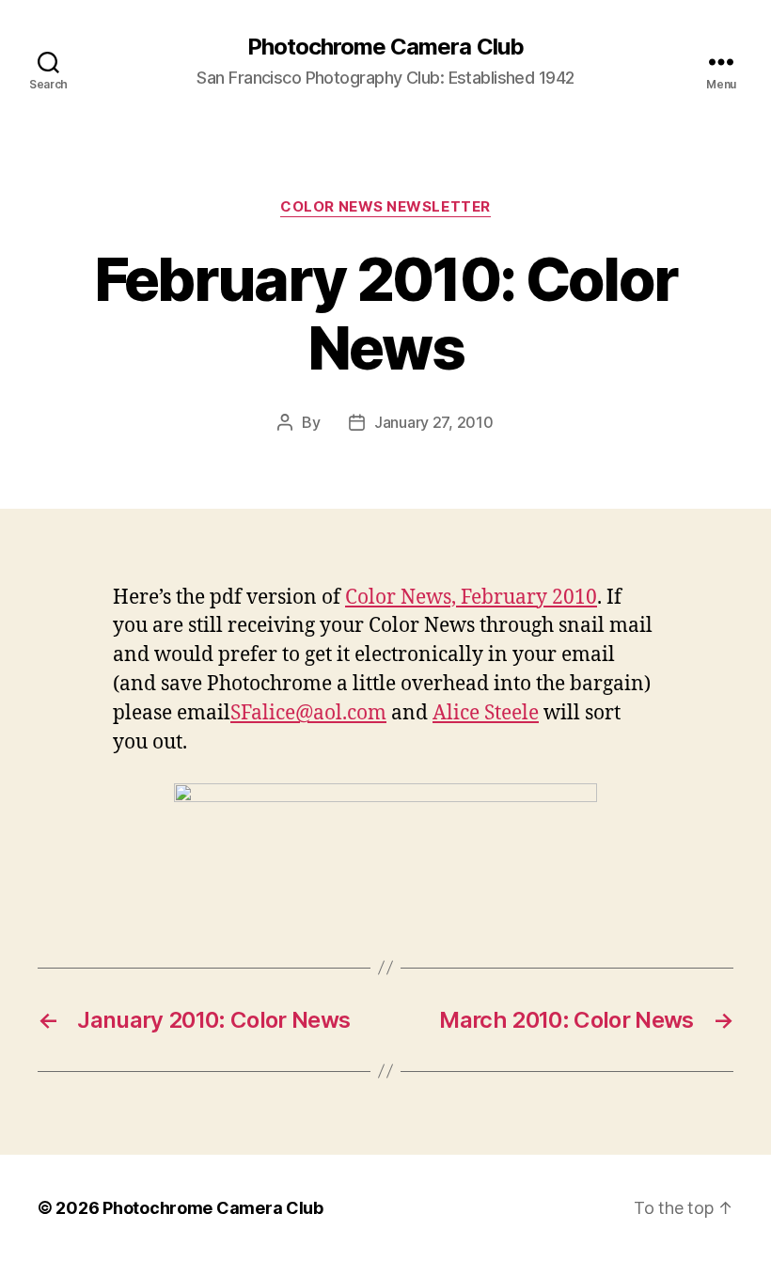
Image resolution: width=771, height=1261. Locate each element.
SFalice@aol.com (308, 713)
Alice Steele (486, 713)
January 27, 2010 (434, 422)
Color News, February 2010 (471, 597)
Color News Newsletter (385, 206)
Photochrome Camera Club (385, 47)
